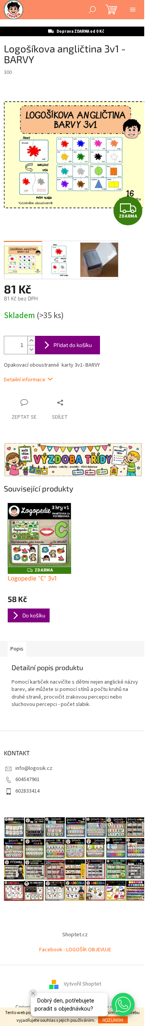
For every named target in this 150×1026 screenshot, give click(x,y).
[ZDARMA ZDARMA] (39, 535)
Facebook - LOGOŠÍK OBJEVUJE (75, 950)
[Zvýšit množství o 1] (31, 340)
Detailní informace (24, 380)
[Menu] (132, 9)
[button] (123, 1004)
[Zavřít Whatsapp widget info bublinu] (33, 993)
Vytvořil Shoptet (82, 984)
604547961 (27, 779)
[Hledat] (92, 9)
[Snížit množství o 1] (31, 349)
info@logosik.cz (33, 768)
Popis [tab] (16, 649)
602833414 (27, 791)
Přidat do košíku (72, 345)
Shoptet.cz (75, 935)
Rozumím (112, 1020)
